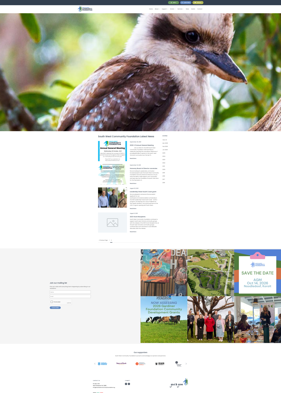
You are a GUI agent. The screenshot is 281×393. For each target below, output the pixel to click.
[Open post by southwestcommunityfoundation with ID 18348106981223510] (257, 319)
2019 (163, 173)
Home (151, 9)
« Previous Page (103, 240)
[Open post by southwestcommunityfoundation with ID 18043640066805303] (210, 272)
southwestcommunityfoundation (163, 251)
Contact (199, 9)
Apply (174, 2)
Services (180, 9)
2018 (163, 176)
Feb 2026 (165, 146)
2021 (163, 166)
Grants (172, 9)
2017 (163, 179)
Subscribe (186, 2)
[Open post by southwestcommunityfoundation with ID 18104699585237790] (163, 319)
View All (164, 140)
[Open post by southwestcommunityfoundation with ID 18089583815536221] (257, 272)
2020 (163, 169)
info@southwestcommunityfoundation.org (104, 387)
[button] (94, 364)
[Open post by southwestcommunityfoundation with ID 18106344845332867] (163, 272)
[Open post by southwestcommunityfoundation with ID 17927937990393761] (210, 319)
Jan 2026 (165, 150)
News (187, 9)
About (157, 9)
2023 (163, 159)
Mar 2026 (165, 143)
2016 (163, 182)
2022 (163, 163)
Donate (198, 2)
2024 (163, 156)
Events (193, 9)
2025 (163, 153)
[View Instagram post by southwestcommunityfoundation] (186, 294)
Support (164, 9)
